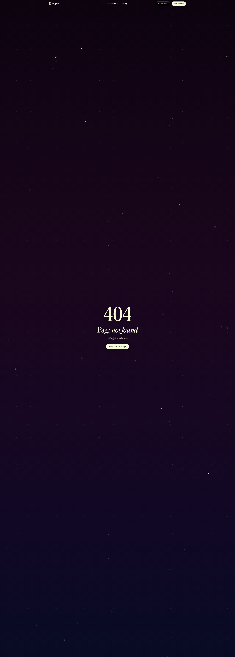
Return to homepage (117, 346)
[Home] (54, 3)
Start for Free (179, 4)
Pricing (124, 4)
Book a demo (163, 4)
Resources (112, 4)
